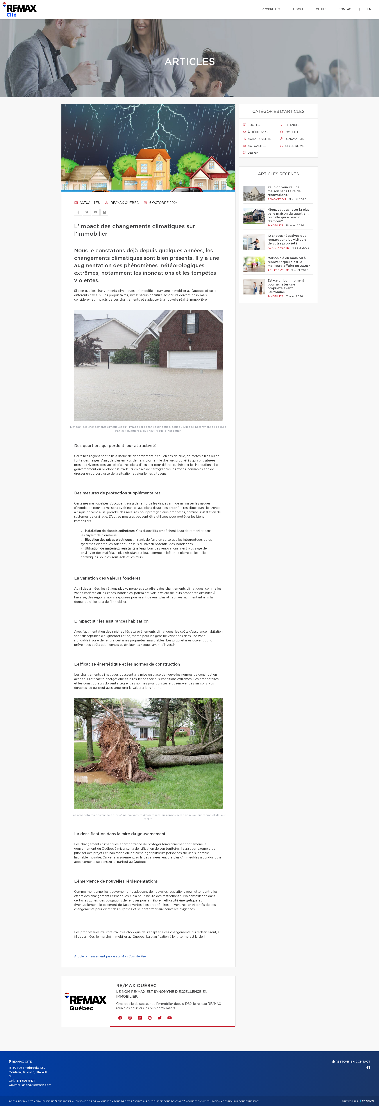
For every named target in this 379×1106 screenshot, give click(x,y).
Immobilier (293, 132)
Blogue (298, 9)
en (369, 9)
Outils (321, 9)
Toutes (253, 125)
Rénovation (294, 139)
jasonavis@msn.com (36, 1085)
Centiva (367, 1100)
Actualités (89, 203)
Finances (292, 125)
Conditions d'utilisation (203, 1101)
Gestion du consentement (241, 1101)
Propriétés (271, 9)
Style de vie (294, 146)
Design (253, 152)
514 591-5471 (25, 1080)
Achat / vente (259, 139)
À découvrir (257, 132)
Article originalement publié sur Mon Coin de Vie (110, 956)
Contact (345, 9)
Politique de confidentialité (165, 1101)
